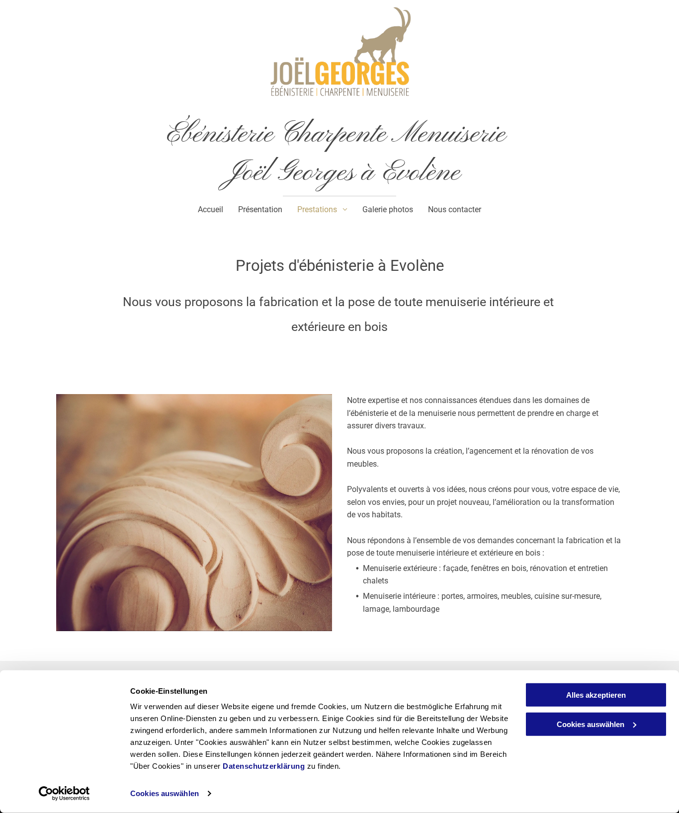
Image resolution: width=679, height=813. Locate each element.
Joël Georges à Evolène (339, 173)
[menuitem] (210, 209)
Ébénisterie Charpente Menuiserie (339, 134)
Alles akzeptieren (596, 695)
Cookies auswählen (164, 793)
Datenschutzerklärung (264, 766)
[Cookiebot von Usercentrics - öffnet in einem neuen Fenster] (64, 793)
